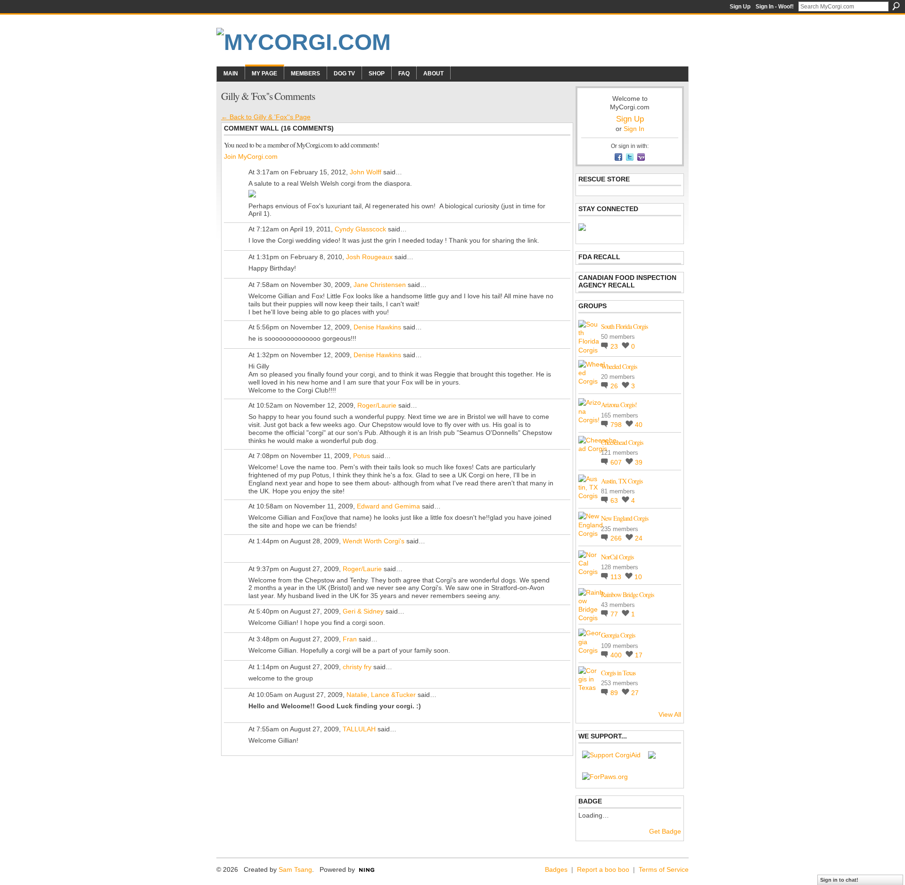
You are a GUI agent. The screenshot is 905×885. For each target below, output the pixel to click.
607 (617, 462)
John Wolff (365, 172)
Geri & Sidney (363, 611)
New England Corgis (624, 518)
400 (617, 655)
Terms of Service (664, 869)
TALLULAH (359, 729)
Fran (350, 639)
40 (638, 424)
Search (896, 6)
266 (617, 538)
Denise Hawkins (377, 327)
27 (635, 693)
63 (615, 500)
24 (638, 538)
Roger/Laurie (376, 405)
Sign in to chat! (839, 880)
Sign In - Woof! (775, 6)
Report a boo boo (603, 869)
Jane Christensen (380, 284)
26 (615, 386)
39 (638, 462)
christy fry (357, 667)
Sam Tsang (295, 869)
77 (615, 614)
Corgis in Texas (618, 672)
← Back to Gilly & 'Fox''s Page (266, 117)
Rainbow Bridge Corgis (627, 594)
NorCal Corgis (617, 556)
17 (638, 655)
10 (638, 577)
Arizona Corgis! (619, 404)
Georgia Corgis (618, 635)
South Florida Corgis (624, 326)
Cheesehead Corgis (622, 442)
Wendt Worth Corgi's (373, 541)
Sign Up (740, 6)
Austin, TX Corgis (621, 480)
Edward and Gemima (388, 506)
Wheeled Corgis (619, 366)
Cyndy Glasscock (360, 229)
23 (615, 346)
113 (616, 577)
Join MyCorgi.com (251, 156)
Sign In (634, 128)
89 (615, 693)
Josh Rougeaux (369, 257)
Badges (556, 869)
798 (617, 424)
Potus (361, 455)
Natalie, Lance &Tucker (381, 694)
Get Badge (665, 831)
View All (669, 714)
